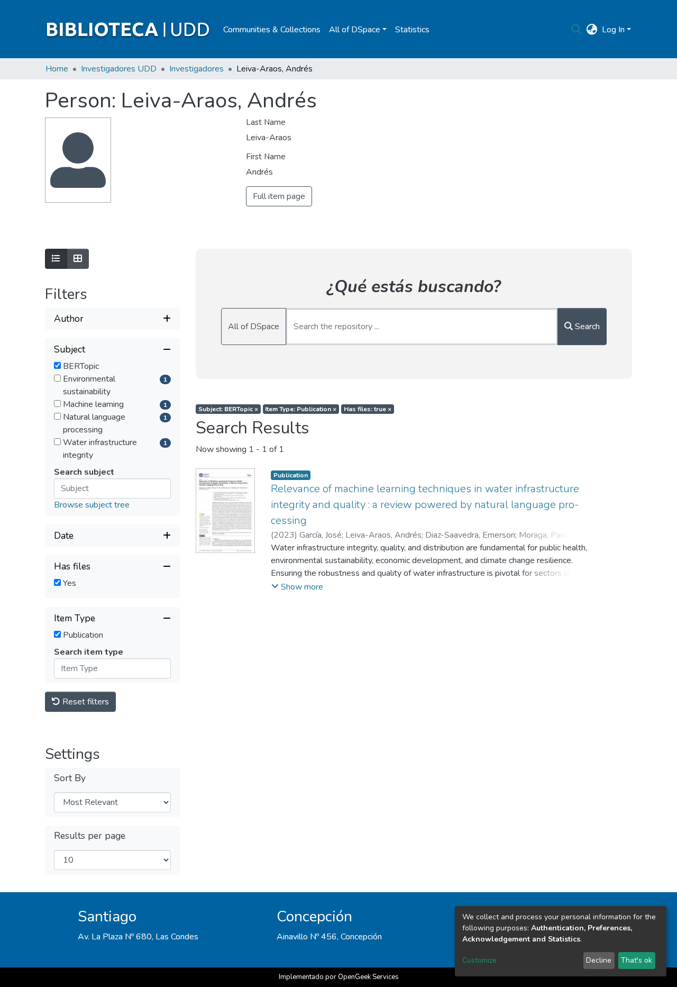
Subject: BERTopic (228, 409)
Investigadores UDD (119, 69)
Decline (598, 960)
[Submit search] (576, 29)
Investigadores (196, 69)
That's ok (636, 960)
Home (56, 69)
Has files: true (367, 409)
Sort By (70, 778)
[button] (592, 29)
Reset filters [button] (84, 702)
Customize (479, 960)
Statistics (412, 29)
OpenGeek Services (368, 977)
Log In (613, 29)
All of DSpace (253, 326)
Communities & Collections (272, 29)
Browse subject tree (92, 505)
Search (586, 326)
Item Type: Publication (300, 409)
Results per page (89, 835)
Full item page (279, 196)
